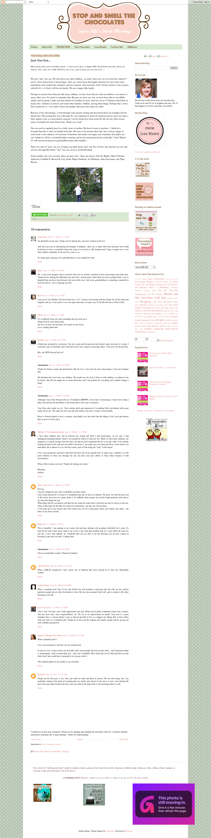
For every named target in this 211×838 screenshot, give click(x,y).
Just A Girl (42, 485)
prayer (155, 316)
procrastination (164, 316)
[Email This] (83, 215)
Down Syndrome (172, 279)
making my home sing (170, 311)
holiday (147, 310)
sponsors (155, 326)
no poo (165, 313)
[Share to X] (89, 215)
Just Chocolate (82, 47)
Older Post (123, 739)
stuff (161, 326)
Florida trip (167, 281)
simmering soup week (162, 323)
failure (161, 305)
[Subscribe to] (146, 56)
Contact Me (117, 47)
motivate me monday (153, 313)
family (40, 219)
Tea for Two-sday (168, 290)
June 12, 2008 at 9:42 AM (53, 270)
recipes (160, 319)
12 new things (141, 279)
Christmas (159, 278)
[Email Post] (79, 215)
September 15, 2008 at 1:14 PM (55, 607)
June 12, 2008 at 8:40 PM (59, 365)
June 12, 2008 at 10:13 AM (53, 295)
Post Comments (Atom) (51, 744)
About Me (47, 47)
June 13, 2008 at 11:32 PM (75, 432)
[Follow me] (153, 56)
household (156, 310)
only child (67, 219)
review (168, 320)
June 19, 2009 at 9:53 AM (73, 635)
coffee (175, 301)
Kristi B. (41, 674)
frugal (158, 308)
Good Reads (100, 47)
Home (34, 47)
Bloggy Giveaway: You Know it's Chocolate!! (156, 410)
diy (157, 305)
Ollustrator (110, 831)
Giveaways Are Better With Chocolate (160, 354)
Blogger (129, 831)
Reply (40, 261)
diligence (151, 305)
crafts (137, 305)
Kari (40, 295)
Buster (150, 278)
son (85, 219)
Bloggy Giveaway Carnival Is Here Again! (163, 397)
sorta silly (146, 325)
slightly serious (77, 219)
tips (165, 326)
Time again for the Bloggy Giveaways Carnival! (160, 383)
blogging (145, 301)
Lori (39, 607)
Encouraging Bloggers (144, 281)
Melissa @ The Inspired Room (51, 431)
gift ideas (165, 307)
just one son (47, 219)
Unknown (61, 215)
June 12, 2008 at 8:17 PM (55, 340)
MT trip (145, 284)
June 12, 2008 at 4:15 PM (53, 315)
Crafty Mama (44, 585)
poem (149, 316)
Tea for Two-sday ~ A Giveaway (162, 367)
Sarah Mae (42, 236)
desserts (144, 304)
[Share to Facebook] (92, 215)
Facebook (158, 281)
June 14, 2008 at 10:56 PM (59, 485)
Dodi (40, 524)
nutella (171, 313)
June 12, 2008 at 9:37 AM (58, 237)
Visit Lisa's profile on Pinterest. (148, 152)
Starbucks (174, 287)
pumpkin (174, 316)
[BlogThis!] (86, 215)
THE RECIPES (63, 47)
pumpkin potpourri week (145, 320)
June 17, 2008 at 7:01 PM (53, 524)
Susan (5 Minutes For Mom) (50, 635)
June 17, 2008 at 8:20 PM (59, 549)
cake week (157, 301)
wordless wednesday (154, 328)
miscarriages (57, 219)
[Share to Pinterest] (94, 215)
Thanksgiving (140, 294)
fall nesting (173, 304)
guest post (174, 307)
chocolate (167, 301)
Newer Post (36, 739)
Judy (40, 270)
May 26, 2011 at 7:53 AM (56, 674)
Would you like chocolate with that (156, 295)
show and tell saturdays (144, 323)
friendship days (148, 307)
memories (139, 313)
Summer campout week (145, 290)
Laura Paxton (44, 565)
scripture (175, 320)
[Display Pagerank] (165, 340)
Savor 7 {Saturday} (159, 287)
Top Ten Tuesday (154, 294)
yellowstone (150, 332)
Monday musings (156, 284)
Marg (40, 314)
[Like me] (163, 56)
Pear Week (167, 284)
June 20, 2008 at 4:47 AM (61, 565)
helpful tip (139, 310)
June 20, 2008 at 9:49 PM (60, 585)
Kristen (41, 339)
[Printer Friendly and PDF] (40, 215)
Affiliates (132, 47)
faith (166, 305)
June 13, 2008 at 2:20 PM (59, 395)
